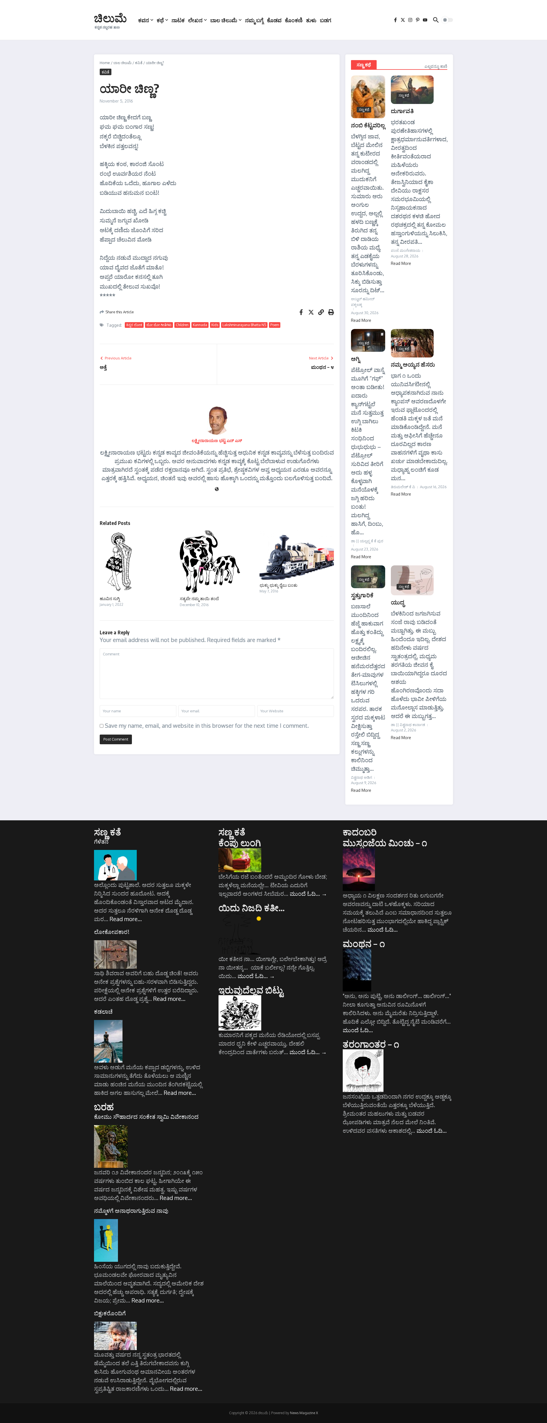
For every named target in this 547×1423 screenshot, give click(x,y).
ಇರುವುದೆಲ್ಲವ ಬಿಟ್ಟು (251, 989)
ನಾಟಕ (178, 20)
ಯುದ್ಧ (397, 602)
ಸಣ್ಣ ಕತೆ (107, 831)
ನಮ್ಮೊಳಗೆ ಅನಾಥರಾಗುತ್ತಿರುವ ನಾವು (131, 1210)
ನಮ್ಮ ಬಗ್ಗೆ (254, 20)
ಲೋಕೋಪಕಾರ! (111, 931)
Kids (214, 325)
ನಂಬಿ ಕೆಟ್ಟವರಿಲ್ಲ (368, 124)
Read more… (126, 919)
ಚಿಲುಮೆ (110, 18)
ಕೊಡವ (274, 20)
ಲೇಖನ (195, 20)
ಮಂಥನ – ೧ (364, 943)
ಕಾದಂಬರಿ (360, 831)
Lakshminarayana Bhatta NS (244, 325)
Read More (361, 320)
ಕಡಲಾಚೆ (103, 1011)
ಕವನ (143, 20)
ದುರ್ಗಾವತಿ (402, 110)
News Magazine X (304, 1413)
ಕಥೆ (160, 20)
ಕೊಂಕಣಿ (294, 20)
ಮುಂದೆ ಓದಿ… (308, 893)
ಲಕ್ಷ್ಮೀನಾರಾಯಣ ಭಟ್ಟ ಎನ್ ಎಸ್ (217, 440)
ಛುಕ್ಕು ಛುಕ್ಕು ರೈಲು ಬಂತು (278, 585)
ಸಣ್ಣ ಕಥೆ (364, 65)
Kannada (200, 325)
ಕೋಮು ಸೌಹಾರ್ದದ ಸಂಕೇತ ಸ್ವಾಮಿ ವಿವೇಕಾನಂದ (146, 1116)
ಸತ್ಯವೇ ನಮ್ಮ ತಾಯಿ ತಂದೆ (199, 598)
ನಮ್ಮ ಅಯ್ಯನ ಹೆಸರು (413, 364)
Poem (274, 325)
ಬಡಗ (325, 20)
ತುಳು (311, 20)
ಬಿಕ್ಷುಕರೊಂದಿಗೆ (110, 1313)
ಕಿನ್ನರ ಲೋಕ (134, 325)
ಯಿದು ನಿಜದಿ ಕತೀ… (252, 907)
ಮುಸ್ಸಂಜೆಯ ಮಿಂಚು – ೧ (385, 842)
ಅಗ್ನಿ (355, 358)
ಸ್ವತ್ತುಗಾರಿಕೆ (362, 594)
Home (105, 62)
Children (182, 325)
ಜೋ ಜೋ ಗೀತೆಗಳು (159, 325)
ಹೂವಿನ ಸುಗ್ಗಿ (110, 598)
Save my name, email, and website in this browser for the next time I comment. (207, 725)
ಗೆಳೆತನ (101, 841)
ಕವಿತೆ (138, 62)
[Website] (217, 489)
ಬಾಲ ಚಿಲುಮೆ (223, 20)
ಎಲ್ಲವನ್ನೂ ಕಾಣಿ (435, 66)
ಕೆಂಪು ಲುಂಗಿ (240, 842)
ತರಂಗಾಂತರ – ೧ (371, 1044)
